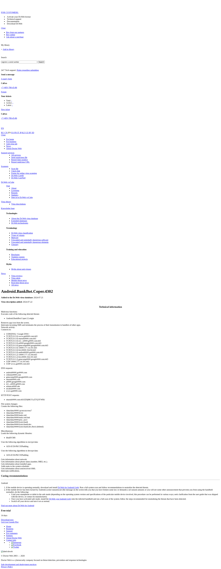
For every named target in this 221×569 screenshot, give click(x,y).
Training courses (18, 257)
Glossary (14, 244)
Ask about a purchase (15, 37)
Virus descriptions (18, 204)
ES (12, 133)
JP (21, 133)
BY (30, 133)
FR (15, 133)
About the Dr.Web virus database (24, 218)
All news (15, 285)
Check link (15, 171)
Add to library (8, 49)
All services (16, 155)
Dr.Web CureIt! (17, 175)
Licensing (15, 190)
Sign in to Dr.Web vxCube (22, 197)
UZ (27, 133)
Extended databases (19, 221)
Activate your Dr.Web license (19, 17)
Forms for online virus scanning (24, 173)
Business (9, 529)
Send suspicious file (19, 157)
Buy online (10, 35)
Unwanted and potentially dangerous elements (29, 242)
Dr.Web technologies (19, 223)
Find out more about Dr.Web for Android (17, 506)
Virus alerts (15, 278)
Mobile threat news (19, 280)
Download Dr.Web (14, 24)
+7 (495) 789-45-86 (9, 87)
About (13, 188)
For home (10, 139)
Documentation (13, 21)
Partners (9, 536)
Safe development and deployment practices (18, 564)
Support (9, 531)
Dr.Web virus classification (22, 233)
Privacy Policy (7, 567)
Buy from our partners (15, 32)
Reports (14, 193)
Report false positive (19, 160)
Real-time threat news (20, 283)
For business (11, 141)
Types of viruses (17, 235)
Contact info (11, 540)
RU (2, 133)
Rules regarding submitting (28, 70)
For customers (12, 533)
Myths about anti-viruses (21, 269)
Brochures (15, 255)
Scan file (14, 169)
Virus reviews (16, 276)
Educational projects (19, 259)
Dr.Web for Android (68, 487)
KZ (23, 133)
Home (8, 526)
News (8, 146)
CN (6, 133)
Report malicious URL (20, 162)
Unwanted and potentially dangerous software (29, 240)
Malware (14, 238)
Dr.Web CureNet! (18, 178)
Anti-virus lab (11, 144)
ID (33, 133)
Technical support (14, 19)
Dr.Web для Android (60, 499)
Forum (3, 92)
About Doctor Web (14, 148)
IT (18, 133)
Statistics (14, 195)
